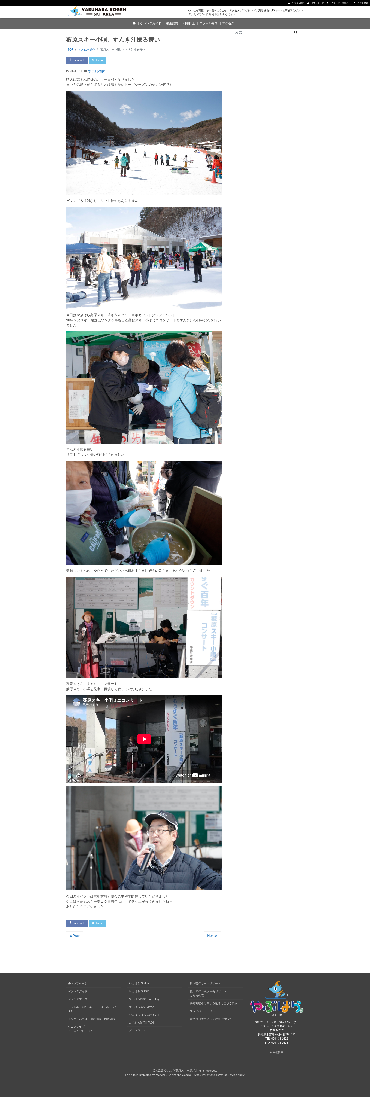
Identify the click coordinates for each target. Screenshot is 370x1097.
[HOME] (134, 23)
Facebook (78, 60)
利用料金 (189, 23)
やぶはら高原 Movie (141, 1007)
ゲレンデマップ (77, 999)
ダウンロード (317, 3)
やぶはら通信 (297, 3)
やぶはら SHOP (139, 991)
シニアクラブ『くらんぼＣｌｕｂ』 (82, 1029)
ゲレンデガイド (150, 23)
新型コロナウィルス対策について (211, 1019)
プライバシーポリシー (204, 1011)
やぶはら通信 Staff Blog (144, 999)
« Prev (75, 936)
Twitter (99, 60)
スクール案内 (209, 23)
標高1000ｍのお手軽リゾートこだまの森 (208, 993)
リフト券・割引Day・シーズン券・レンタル (92, 1009)
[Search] (296, 33)
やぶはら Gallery (139, 983)
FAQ (333, 3)
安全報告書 (276, 1052)
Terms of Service (226, 1074)
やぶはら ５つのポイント (144, 1014)
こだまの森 (362, 3)
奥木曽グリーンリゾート (205, 983)
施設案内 (172, 23)
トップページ (79, 983)
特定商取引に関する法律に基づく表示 (213, 1003)
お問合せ (346, 3)
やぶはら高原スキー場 (178, 1070)
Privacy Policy (201, 1074)
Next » (212, 936)
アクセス (228, 23)
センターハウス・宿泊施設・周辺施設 (91, 1019)
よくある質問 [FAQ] (141, 1022)
